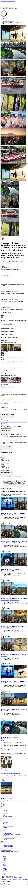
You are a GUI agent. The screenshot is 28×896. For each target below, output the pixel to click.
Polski (4, 870)
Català (4, 856)
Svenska (5, 872)
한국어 (4, 864)
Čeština (4, 857)
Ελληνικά (5, 860)
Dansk (4, 858)
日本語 (4, 868)
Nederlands (5, 866)
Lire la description (4, 351)
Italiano (4, 865)
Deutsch (5, 859)
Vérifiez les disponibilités (6, 267)
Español (4, 861)
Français (5, 863)
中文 (4, 874)
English (4, 854)
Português (5, 869)
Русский (5, 871)
